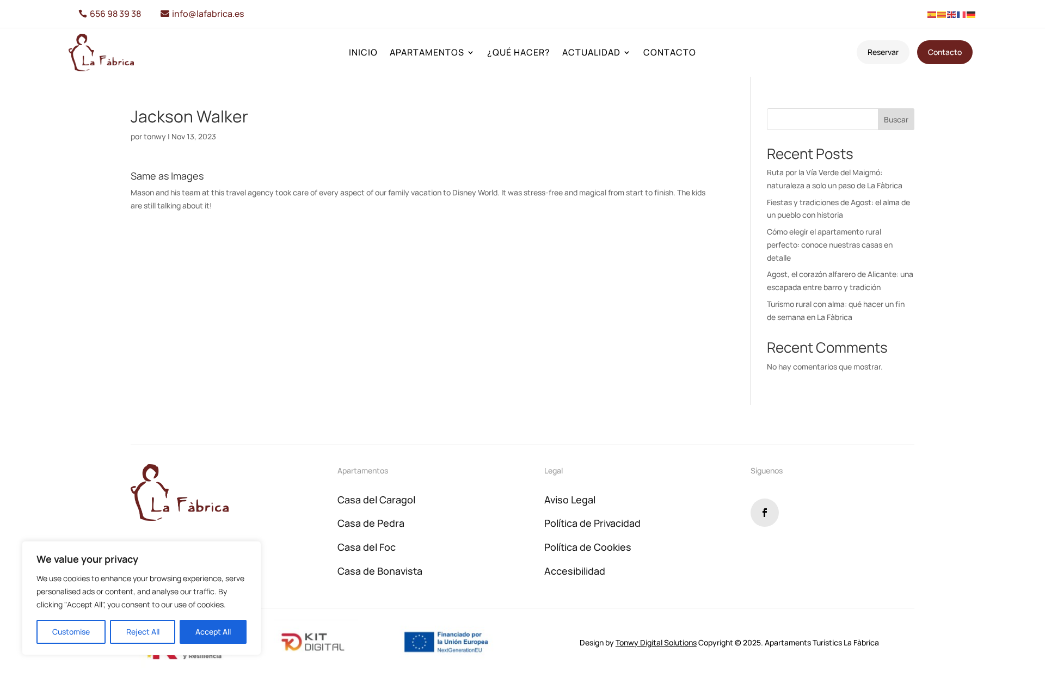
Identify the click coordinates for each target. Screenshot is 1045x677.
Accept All (213, 631)
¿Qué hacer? (518, 53)
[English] (952, 14)
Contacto (669, 53)
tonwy (155, 136)
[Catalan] (942, 14)
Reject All (142, 631)
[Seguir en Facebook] (765, 512)
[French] (962, 14)
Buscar (896, 119)
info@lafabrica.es (208, 14)
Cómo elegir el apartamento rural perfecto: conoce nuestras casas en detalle (830, 244)
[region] (141, 598)
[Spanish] (932, 14)
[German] (971, 14)
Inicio (363, 53)
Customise (71, 631)
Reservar (883, 52)
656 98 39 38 (115, 14)
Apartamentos (427, 53)
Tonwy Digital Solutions (656, 642)
